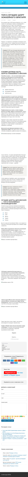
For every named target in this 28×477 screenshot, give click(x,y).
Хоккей (9, 20)
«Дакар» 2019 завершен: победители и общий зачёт (14, 435)
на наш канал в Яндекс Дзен (13, 374)
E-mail (3, 393)
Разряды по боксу (14, 452)
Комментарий (4, 402)
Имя (2, 389)
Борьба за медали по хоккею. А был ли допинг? (13, 437)
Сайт (2, 398)
